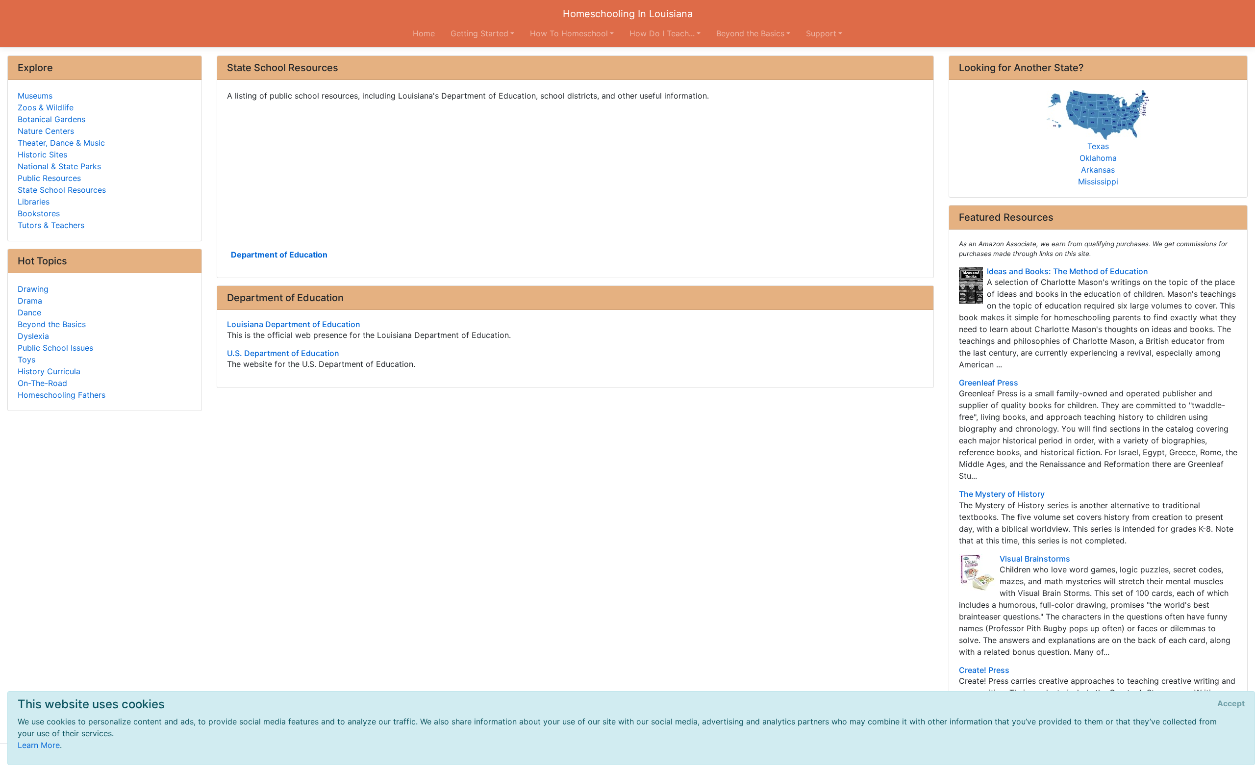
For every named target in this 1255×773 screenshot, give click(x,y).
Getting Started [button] (479, 33)
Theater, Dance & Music (61, 143)
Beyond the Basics (52, 324)
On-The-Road (42, 383)
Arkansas (1098, 170)
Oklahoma (1098, 158)
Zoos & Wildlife (46, 107)
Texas (1098, 146)
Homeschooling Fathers (61, 395)
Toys (26, 359)
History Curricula (49, 371)
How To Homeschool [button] (569, 33)
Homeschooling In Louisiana (628, 14)
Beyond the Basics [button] (750, 33)
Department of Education (279, 254)
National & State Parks (59, 166)
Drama (30, 301)
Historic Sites (42, 154)
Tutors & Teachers (51, 225)
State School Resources (62, 190)
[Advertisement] (521, 174)
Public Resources (49, 178)
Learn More (39, 745)
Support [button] (821, 33)
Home (424, 33)
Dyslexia (33, 336)
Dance (29, 312)
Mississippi (1098, 181)
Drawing (33, 289)
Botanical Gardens (51, 119)
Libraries (34, 201)
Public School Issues (55, 348)
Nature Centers (46, 131)
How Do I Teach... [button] (662, 33)
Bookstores (39, 213)
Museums (35, 96)
